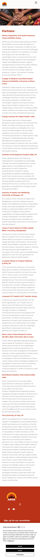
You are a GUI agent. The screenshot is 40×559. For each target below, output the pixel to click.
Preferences (20, 554)
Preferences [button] (11, 541)
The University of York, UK (12, 415)
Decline (20, 550)
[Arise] (4, 5)
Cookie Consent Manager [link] (9, 527)
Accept (20, 546)
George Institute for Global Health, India (19, 117)
